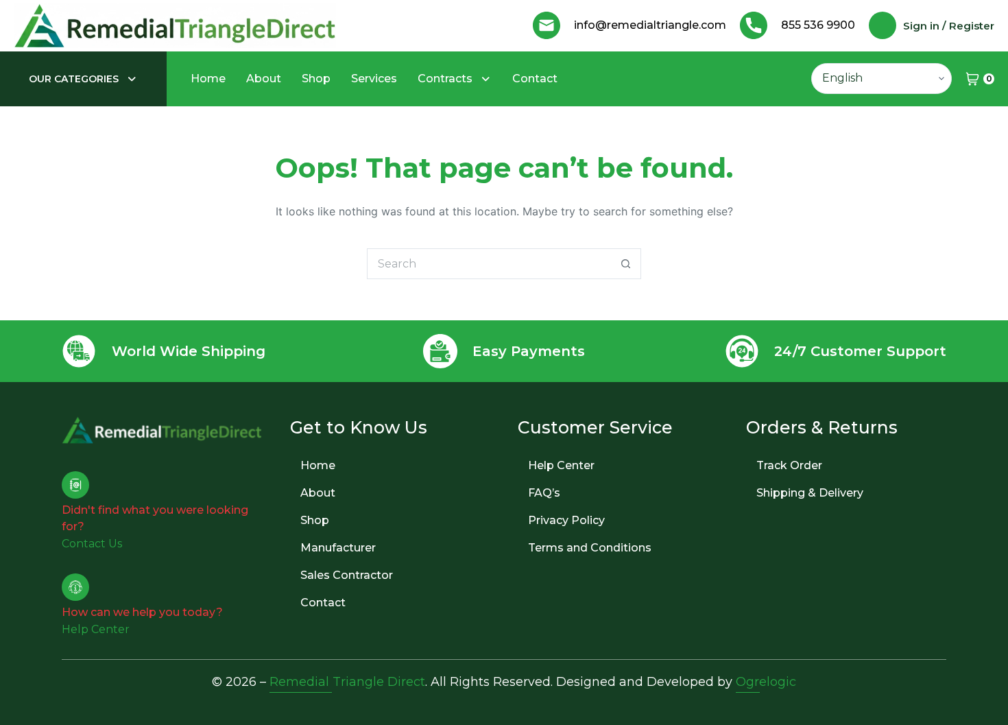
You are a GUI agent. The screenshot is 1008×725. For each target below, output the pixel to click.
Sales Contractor (346, 575)
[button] (83, 79)
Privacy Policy (566, 520)
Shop (316, 78)
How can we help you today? (142, 612)
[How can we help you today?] (75, 587)
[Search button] (625, 263)
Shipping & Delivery (809, 492)
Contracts (445, 78)
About (263, 78)
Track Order (789, 465)
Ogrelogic (766, 681)
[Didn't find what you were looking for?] (75, 485)
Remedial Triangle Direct (347, 681)
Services (374, 78)
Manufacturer (338, 547)
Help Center (561, 465)
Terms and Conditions (589, 547)
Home (208, 78)
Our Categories (74, 79)
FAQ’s (544, 492)
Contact (534, 78)
